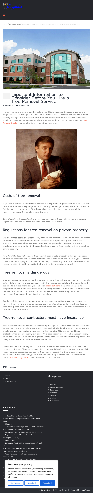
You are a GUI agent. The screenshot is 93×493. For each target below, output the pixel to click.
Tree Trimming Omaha (19, 357)
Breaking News (56, 387)
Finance (53, 393)
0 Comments (24, 105)
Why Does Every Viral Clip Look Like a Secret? (24, 432)
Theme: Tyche (61, 490)
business (12, 367)
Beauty (53, 384)
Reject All (32, 483)
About (7, 376)
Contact (8, 378)
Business (54, 390)
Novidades (54, 401)
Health (53, 398)
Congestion (10, 440)
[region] (31, 474)
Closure (8, 424)
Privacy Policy (10, 381)
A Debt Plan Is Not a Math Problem (20, 416)
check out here (53, 286)
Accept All (47, 483)
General (53, 395)
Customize (15, 483)
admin (10, 105)
